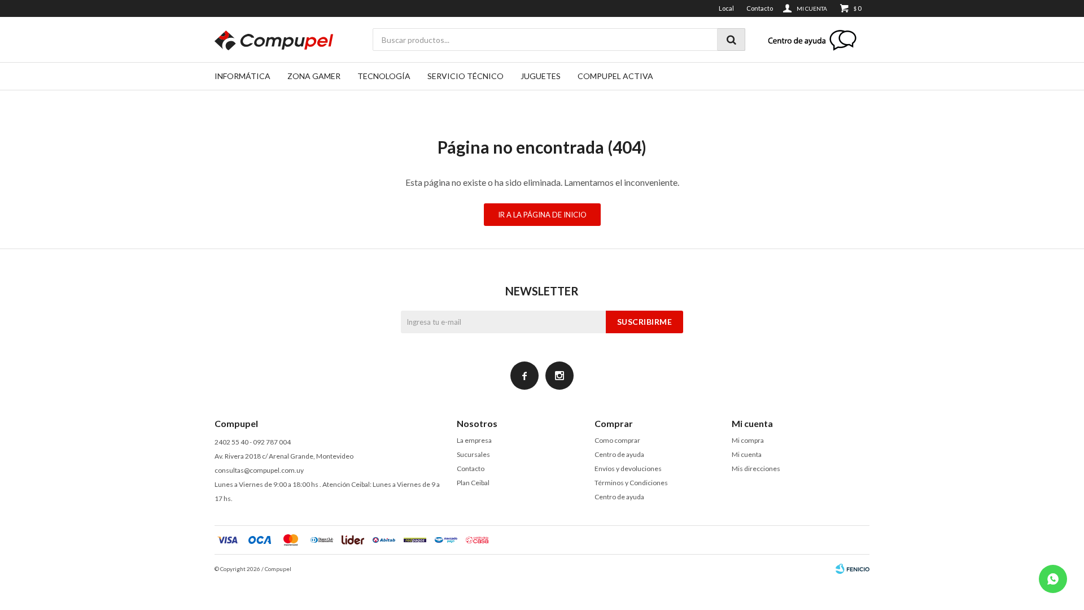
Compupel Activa (615, 76)
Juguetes (541, 76)
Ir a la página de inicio (542, 214)
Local (726, 8)
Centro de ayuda (619, 454)
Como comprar (617, 440)
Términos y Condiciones (631, 482)
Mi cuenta (747, 454)
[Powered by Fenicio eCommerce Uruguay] (852, 568)
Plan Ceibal (473, 482)
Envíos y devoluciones (628, 468)
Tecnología (383, 76)
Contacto (759, 8)
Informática (242, 76)
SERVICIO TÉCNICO (465, 76)
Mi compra (748, 440)
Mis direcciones (756, 468)
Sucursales (473, 454)
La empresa (474, 440)
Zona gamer (313, 76)
